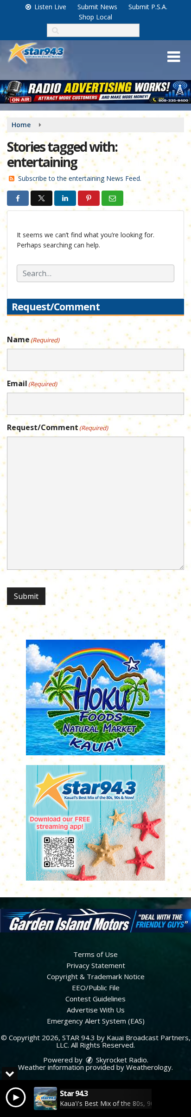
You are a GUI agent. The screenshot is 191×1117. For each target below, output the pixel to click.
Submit (26, 596)
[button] (173, 56)
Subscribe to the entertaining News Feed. (79, 178)
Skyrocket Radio (120, 1059)
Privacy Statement (95, 965)
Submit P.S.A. (147, 6)
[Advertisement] (95, 92)
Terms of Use (95, 954)
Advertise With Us (96, 1009)
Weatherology (149, 1067)
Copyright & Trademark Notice (96, 976)
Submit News (97, 6)
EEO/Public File (96, 987)
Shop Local (95, 16)
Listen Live (49, 6)
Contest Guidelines (95, 998)
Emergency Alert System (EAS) (96, 1020)
